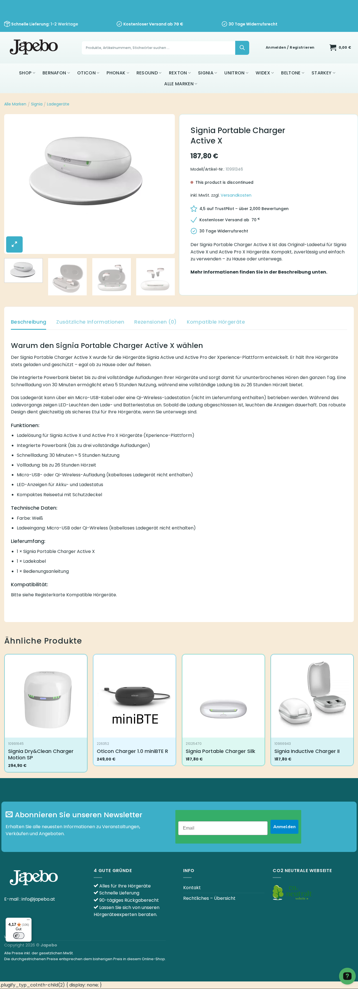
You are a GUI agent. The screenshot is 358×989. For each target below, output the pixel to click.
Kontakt (192, 887)
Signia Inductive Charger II (307, 751)
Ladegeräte (58, 104)
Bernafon (54, 73)
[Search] (242, 48)
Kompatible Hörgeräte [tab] (216, 321)
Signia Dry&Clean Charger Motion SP (41, 754)
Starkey (321, 73)
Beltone (290, 73)
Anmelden (284, 827)
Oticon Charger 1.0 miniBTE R (132, 751)
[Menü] (28, 921)
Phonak (116, 73)
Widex (263, 73)
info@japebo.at (38, 899)
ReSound (147, 73)
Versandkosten (236, 195)
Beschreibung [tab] (28, 321)
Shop (25, 73)
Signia (205, 73)
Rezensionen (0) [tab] (155, 321)
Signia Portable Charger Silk (220, 751)
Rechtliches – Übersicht (209, 898)
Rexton (178, 73)
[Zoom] (14, 244)
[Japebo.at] (34, 47)
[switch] (18, 935)
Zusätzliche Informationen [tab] (90, 321)
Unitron (234, 73)
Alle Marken (179, 84)
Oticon (86, 73)
